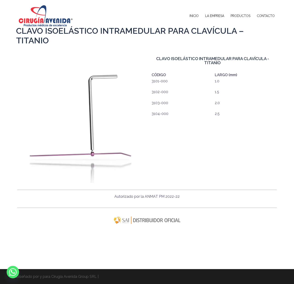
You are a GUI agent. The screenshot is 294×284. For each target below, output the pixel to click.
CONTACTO (266, 16)
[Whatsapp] (13, 272)
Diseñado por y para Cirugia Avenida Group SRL (56, 276)
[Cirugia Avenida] (45, 16)
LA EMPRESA (214, 16)
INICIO (194, 16)
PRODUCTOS (240, 16)
